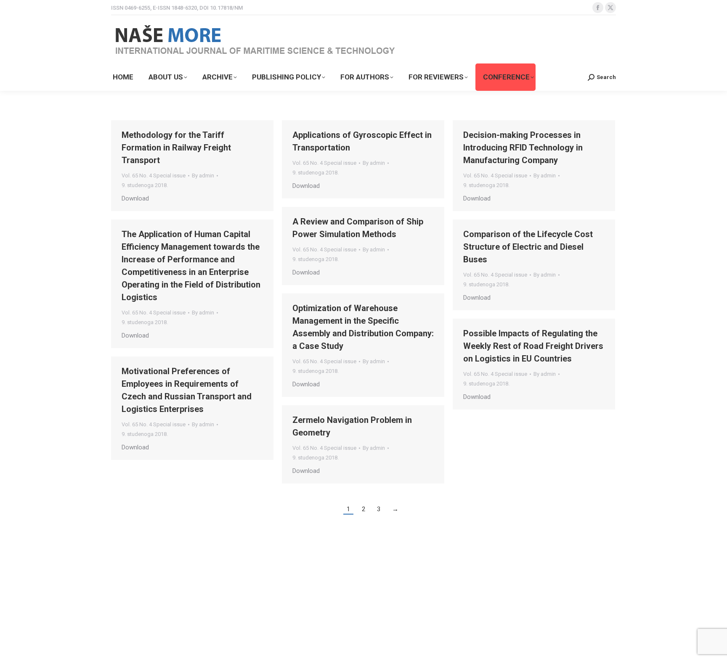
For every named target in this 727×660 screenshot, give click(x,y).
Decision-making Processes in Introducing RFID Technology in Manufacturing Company (523, 147)
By (203, 175)
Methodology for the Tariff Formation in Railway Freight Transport (176, 147)
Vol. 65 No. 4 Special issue (154, 175)
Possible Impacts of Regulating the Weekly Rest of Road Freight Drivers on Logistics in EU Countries (533, 346)
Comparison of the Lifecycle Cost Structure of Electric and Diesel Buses (528, 246)
